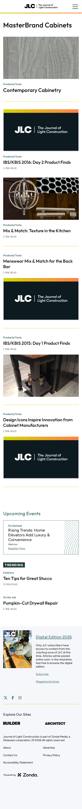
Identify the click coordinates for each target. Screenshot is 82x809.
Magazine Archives (47, 681)
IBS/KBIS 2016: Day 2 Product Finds (37, 162)
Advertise (49, 747)
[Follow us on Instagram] (20, 697)
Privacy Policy (51, 755)
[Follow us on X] (5, 697)
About (7, 747)
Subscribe (42, 674)
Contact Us (10, 755)
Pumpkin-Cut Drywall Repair (30, 603)
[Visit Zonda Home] (21, 774)
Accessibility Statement (18, 762)
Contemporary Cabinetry (32, 90)
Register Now (16, 548)
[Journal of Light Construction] (41, 6)
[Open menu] (75, 7)
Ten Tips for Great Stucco (27, 578)
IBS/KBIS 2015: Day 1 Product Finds (36, 343)
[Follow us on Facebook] (12, 697)
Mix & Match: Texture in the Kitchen (37, 230)
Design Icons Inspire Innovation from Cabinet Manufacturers (38, 422)
